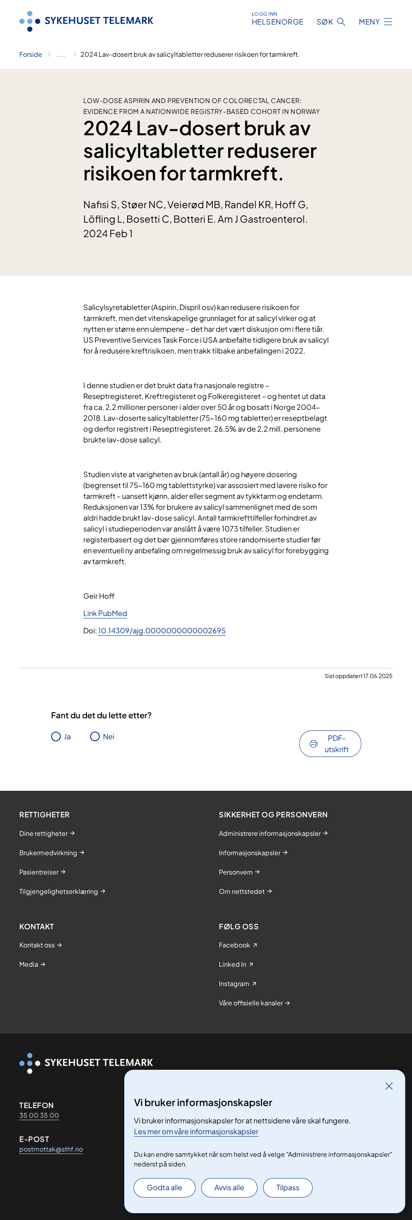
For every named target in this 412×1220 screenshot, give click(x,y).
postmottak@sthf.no (51, 1149)
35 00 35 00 (39, 1115)
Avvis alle (229, 1187)
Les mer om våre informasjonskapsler (196, 1131)
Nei (108, 736)
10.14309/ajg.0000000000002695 (162, 630)
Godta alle (164, 1187)
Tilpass (287, 1187)
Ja (67, 736)
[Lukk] (389, 1085)
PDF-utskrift (337, 743)
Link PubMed (105, 613)
